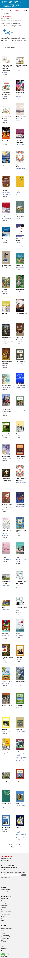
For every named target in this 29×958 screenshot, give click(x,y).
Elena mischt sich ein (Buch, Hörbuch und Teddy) (21, 609)
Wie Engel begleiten (21, 116)
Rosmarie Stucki (20, 267)
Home (2, 18)
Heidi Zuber (19, 659)
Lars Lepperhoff (6, 192)
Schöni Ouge (19, 803)
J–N (11, 18)
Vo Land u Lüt (19, 705)
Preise (2, 900)
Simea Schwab (19, 293)
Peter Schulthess (20, 118)
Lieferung (3, 903)
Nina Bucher (5, 535)
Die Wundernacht (20, 504)
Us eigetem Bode (20, 781)
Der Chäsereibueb (20, 361)
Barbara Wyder (5, 240)
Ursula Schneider (20, 783)
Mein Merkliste (4, 894)
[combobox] (15, 13)
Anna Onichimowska (21, 506)
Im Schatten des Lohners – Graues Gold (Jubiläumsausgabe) (7, 409)
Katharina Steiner (6, 387)
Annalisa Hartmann (6, 559)
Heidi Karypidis (5, 683)
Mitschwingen (5, 752)
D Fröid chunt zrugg (7, 434)
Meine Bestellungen (6, 892)
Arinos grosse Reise (7, 289)
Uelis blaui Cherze (6, 238)
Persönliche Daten (5, 889)
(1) (22, 246)
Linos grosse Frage (6, 385)
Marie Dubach (19, 363)
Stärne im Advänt (20, 385)
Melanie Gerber (5, 533)
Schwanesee (19, 729)
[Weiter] (18, 847)
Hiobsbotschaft (5, 141)
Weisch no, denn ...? (21, 434)
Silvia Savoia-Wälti (20, 144)
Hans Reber (4, 829)
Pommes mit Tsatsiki (7, 681)
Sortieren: (7, 47)
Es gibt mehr (5, 165)
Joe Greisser (5, 72)
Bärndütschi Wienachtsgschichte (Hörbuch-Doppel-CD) (7, 480)
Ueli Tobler (4, 484)
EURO (26, 16)
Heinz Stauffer (19, 458)
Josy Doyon (18, 218)
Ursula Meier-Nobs (20, 435)
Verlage (7, 18)
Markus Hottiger (6, 509)
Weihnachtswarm (6, 456)
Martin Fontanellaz (6, 458)
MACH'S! (18, 633)
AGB (2, 909)
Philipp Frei (18, 585)
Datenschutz (4, 907)
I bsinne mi (19, 657)
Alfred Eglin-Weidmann (21, 168)
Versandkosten (4, 898)
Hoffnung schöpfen (7, 781)
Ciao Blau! (18, 189)
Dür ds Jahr (4, 729)
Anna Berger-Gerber (21, 757)
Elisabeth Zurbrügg (20, 387)
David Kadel (19, 96)
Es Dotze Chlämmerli (21, 265)
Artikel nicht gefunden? (6, 16)
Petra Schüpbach (6, 194)
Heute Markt (5, 633)
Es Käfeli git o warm (21, 456)
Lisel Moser (19, 242)
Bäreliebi (18, 752)
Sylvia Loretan (19, 341)
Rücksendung (4, 905)
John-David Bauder (6, 709)
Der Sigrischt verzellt (7, 827)
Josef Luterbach (19, 635)
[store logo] (14, 10)
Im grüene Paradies (21, 408)
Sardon (3, 607)
